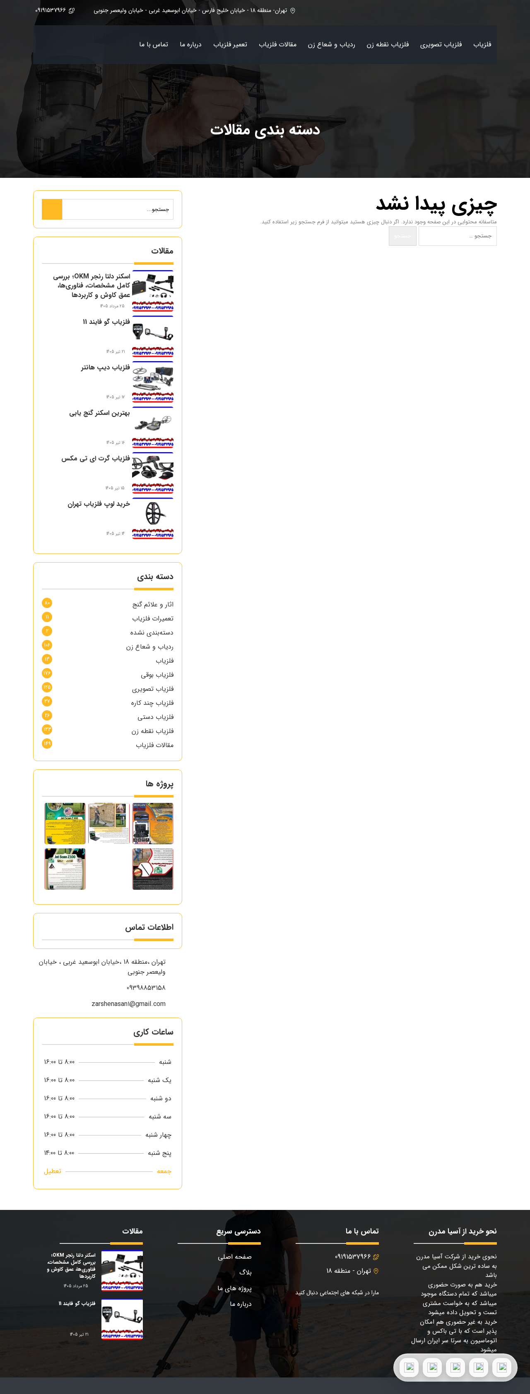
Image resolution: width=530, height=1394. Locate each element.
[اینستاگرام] (432, 1367)
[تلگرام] (455, 1367)
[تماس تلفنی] (501, 1367)
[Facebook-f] (370, 1314)
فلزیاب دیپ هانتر (105, 367)
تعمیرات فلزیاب (152, 618)
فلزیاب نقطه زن (388, 44)
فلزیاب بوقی (157, 675)
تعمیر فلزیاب (230, 44)
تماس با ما (153, 44)
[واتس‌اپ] (478, 1367)
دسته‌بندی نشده (151, 633)
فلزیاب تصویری (441, 44)
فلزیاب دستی (155, 717)
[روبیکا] (409, 1367)
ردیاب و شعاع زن (331, 44)
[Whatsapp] (310, 1314)
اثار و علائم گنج (152, 604)
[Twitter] (350, 1314)
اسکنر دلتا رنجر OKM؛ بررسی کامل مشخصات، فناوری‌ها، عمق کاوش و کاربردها (91, 285)
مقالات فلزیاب (277, 44)
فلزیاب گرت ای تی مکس (95, 458)
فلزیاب (482, 44)
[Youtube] (330, 1314)
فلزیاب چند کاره (152, 703)
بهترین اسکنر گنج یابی (99, 413)
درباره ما (191, 44)
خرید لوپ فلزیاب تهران (98, 504)
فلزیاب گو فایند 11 (106, 322)
